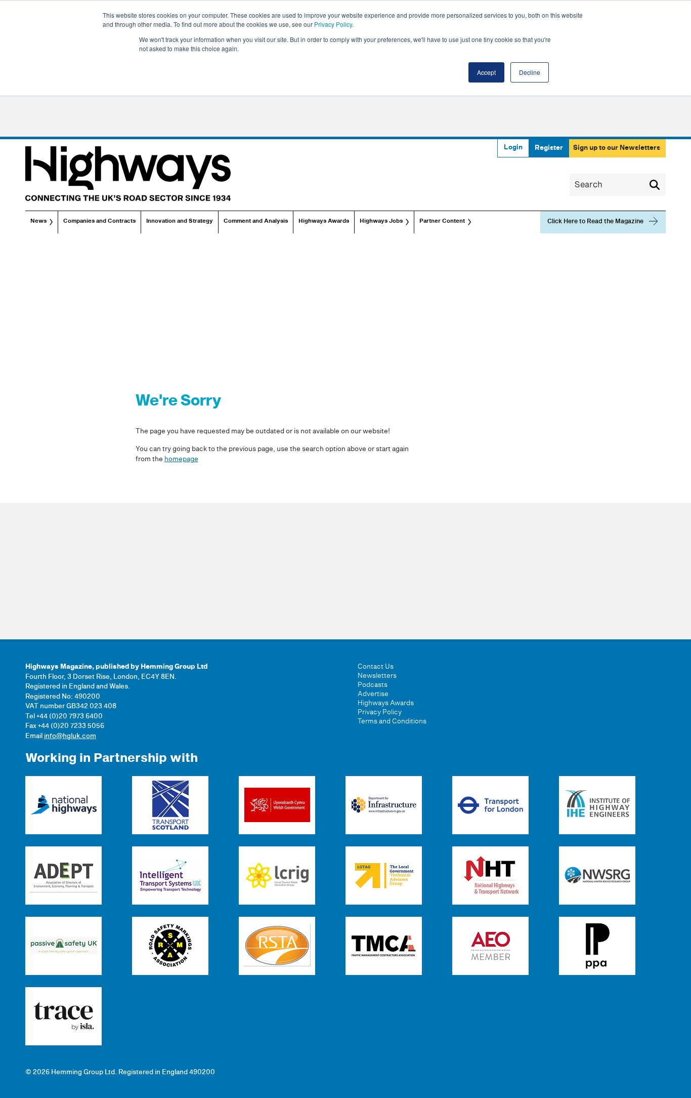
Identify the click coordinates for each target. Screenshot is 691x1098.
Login (513, 147)
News (38, 221)
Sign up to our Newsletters (616, 148)
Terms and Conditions (392, 721)
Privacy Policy (333, 24)
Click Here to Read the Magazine (595, 221)
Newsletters (377, 676)
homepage (181, 459)
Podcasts (372, 685)
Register (549, 148)
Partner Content (442, 221)
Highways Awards (323, 221)
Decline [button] (529, 72)
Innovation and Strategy (179, 221)
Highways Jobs (381, 221)
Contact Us (376, 667)
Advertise (373, 694)
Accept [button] (486, 72)
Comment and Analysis (256, 221)
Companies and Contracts (99, 221)
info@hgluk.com (70, 736)
